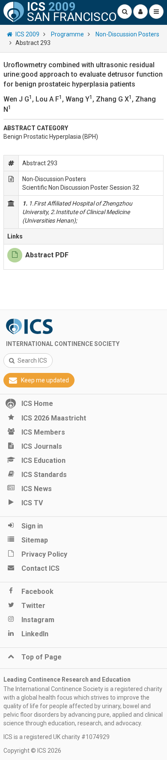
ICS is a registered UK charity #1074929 (56, 736)
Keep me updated (45, 380)
